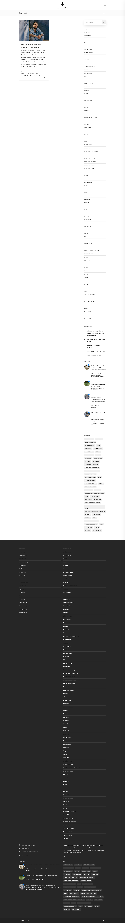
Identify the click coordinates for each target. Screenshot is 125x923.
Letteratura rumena (89, 168)
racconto (87, 514)
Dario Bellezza (88, 73)
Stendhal (86, 287)
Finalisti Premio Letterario (91, 117)
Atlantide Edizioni (89, 445)
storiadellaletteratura (91, 524)
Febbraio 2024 (23, 602)
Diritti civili (87, 80)
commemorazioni (88, 52)
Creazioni (86, 63)
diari (85, 76)
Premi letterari (95, 496)
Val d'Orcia (87, 530)
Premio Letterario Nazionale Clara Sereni (94, 507)
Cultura (86, 69)
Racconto (86, 257)
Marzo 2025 (22, 579)
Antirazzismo (87, 32)
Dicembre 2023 (23, 609)
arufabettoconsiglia (90, 442)
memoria (101, 483)
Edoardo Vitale (31, 71)
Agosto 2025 (22, 565)
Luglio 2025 (22, 569)
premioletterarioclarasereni (92, 502)
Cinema (86, 46)
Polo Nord (86, 240)
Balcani (86, 39)
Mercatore (87, 199)
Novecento (87, 230)
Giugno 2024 (22, 596)
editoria (98, 451)
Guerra (86, 131)
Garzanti (86, 124)
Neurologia (87, 216)
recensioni (87, 260)
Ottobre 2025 (22, 559)
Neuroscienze (87, 219)
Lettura (86, 175)
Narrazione (87, 213)
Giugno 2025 (22, 572)
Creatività (86, 59)
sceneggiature (96, 514)
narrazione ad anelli (90, 486)
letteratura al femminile (91, 464)
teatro (86, 308)
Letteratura (30, 73)
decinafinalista (89, 451)
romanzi (86, 270)
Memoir (86, 192)
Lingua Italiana (88, 182)
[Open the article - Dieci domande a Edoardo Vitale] (34, 30)
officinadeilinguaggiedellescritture (94, 493)
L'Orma (86, 141)
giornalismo (88, 458)
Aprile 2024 (22, 599)
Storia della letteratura (90, 304)
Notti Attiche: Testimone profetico (94, 346)
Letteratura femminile (90, 161)
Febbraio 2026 (23, 555)
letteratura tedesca (89, 172)
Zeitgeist (86, 322)
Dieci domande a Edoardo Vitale (96, 351)
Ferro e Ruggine (89, 455)
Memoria (86, 195)
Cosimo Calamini (88, 56)
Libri (85, 178)
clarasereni (88, 448)
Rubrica (86, 274)
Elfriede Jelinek (88, 100)
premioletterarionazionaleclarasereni (95, 511)
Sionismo (86, 284)
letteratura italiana (90, 477)
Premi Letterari (88, 243)
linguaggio (87, 185)
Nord (85, 223)
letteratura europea (90, 474)
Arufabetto (26, 47)
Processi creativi (88, 253)
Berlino (86, 42)
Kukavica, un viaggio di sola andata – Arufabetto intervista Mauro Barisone (95, 333)
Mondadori (87, 206)
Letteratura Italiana (35, 75)
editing (25, 71)
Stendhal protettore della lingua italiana (96, 340)
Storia (85, 291)
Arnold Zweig (87, 35)
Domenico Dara (88, 86)
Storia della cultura (89, 301)
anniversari (99, 439)
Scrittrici (86, 277)
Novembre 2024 (23, 582)
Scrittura (87, 517)
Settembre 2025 (23, 562)
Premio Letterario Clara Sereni (92, 250)
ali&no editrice (89, 439)
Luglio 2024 (22, 592)
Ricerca (86, 267)
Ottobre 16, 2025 (34, 47)
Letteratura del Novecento (91, 155)
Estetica (86, 107)
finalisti (98, 455)
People (86, 233)
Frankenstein (87, 120)
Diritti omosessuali (89, 83)
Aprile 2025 (22, 575)
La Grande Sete (88, 144)
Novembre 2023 (23, 612)
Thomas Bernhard (88, 311)
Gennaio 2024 (23, 606)
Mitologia (86, 202)
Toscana (97, 527)
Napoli (86, 209)
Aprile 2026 (22, 552)
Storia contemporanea (90, 294)
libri (99, 477)
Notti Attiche (87, 226)
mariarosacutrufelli (90, 483)
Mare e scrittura (88, 189)
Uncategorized (88, 315)
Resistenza (87, 264)
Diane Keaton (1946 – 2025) (94, 355)
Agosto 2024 (22, 589)
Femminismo (87, 114)
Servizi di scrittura (89, 281)
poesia (86, 496)
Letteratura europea (89, 158)
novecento (97, 490)
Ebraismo (86, 90)
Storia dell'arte (88, 298)
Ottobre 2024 (22, 586)
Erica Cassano (87, 103)
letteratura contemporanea (92, 467)
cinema (99, 445)
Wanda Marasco (88, 318)
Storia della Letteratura (91, 521)
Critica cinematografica (90, 66)
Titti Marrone (88, 527)
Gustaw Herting (98, 458)
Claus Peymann (88, 49)
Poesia (85, 236)
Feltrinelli (87, 110)
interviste (87, 461)
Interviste (23, 73)
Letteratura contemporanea (91, 151)
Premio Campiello (88, 247)
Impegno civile (88, 134)
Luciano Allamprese (90, 480)
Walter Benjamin (97, 530)
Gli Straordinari (40, 71)
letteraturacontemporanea (92, 471)
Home (99, 13)
